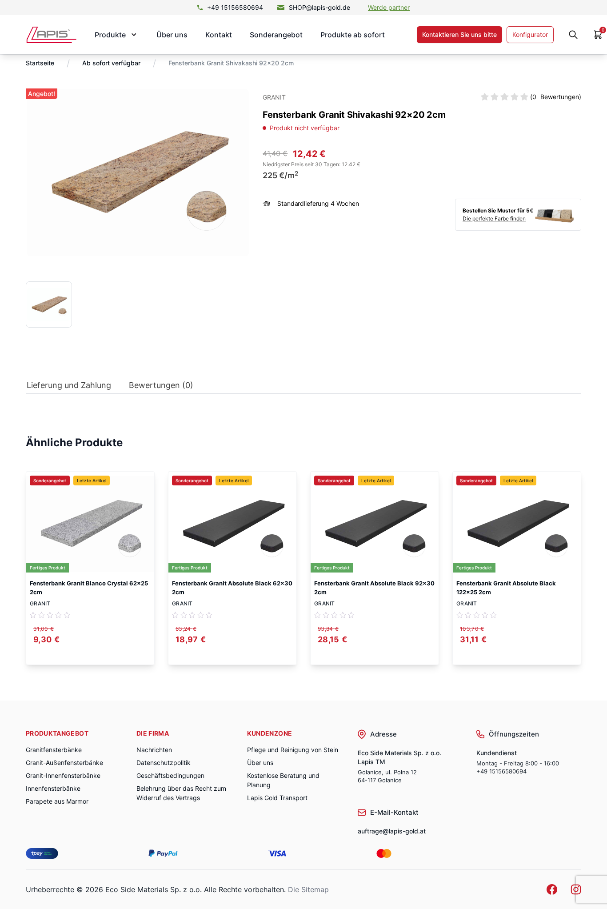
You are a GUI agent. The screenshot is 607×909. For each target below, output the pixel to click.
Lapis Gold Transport (277, 797)
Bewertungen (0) (161, 385)
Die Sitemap (308, 889)
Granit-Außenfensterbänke (64, 762)
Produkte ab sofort (352, 34)
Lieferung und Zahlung (69, 385)
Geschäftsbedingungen (170, 775)
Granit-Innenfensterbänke (63, 775)
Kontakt (218, 34)
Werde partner (389, 7)
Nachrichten (154, 749)
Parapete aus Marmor (57, 801)
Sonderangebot (276, 34)
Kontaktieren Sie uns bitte (459, 34)
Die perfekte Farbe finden (494, 218)
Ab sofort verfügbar (111, 63)
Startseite (40, 63)
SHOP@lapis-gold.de (319, 7)
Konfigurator (530, 34)
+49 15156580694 (235, 7)
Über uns (172, 34)
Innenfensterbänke (53, 788)
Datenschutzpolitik (163, 762)
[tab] (69, 387)
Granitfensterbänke (54, 749)
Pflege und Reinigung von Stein (292, 749)
